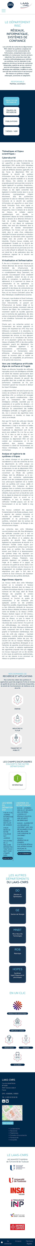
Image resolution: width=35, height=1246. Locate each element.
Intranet (18, 1241)
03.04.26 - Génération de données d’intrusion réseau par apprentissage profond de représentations (24, 844)
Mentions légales (29, 1242)
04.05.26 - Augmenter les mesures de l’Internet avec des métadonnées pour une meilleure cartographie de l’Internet (25, 829)
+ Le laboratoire (14, 1128)
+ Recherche (12, 1131)
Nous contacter (7, 1123)
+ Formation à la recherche (17, 1135)
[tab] (11, 101)
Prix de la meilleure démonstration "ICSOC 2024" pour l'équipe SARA (7, 848)
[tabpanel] (17, 468)
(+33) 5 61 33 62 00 (11, 1097)
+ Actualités (12, 1139)
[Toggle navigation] (3, 11)
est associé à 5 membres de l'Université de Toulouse (17, 1160)
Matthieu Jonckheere (17, 83)
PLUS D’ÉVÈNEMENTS (24, 853)
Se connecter (8, 1242)
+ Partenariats (13, 1137)
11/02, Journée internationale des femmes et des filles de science (8, 818)
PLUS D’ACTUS (7, 858)
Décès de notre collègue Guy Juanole (7, 834)
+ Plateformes (13, 1133)
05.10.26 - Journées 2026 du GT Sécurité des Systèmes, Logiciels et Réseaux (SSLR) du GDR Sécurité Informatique (25, 814)
